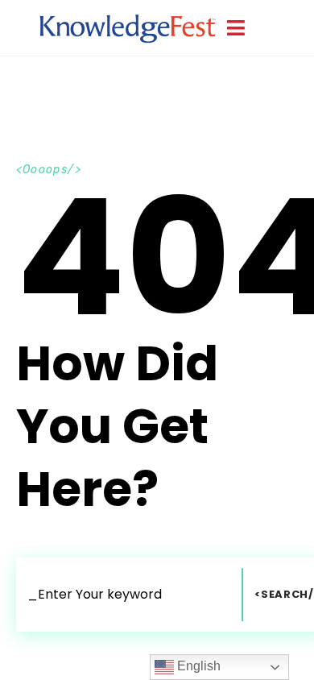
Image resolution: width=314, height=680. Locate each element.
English (197, 666)
